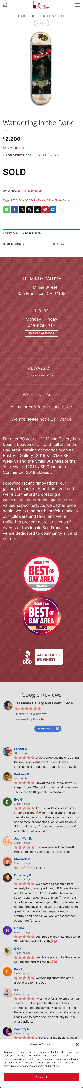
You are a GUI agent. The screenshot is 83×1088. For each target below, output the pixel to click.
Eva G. (19, 799)
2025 (14, 200)
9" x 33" (24, 200)
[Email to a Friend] (37, 209)
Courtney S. (23, 875)
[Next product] (37, 23)
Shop (33, 16)
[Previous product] (45, 23)
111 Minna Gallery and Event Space (44, 703)
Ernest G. (21, 749)
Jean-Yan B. (23, 838)
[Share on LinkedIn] (52, 209)
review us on (46, 728)
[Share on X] (22, 209)
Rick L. (19, 969)
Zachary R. (22, 1029)
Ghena (19, 928)
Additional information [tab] (22, 233)
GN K (18, 948)
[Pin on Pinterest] (45, 209)
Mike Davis (13, 148)
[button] (77, 1044)
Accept (41, 1077)
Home (21, 16)
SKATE (61, 16)
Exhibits (47, 16)
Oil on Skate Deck (58, 200)
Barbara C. (22, 774)
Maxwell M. (22, 859)
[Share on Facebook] (14, 209)
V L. (17, 990)
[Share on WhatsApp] (6, 209)
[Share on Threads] (29, 209)
